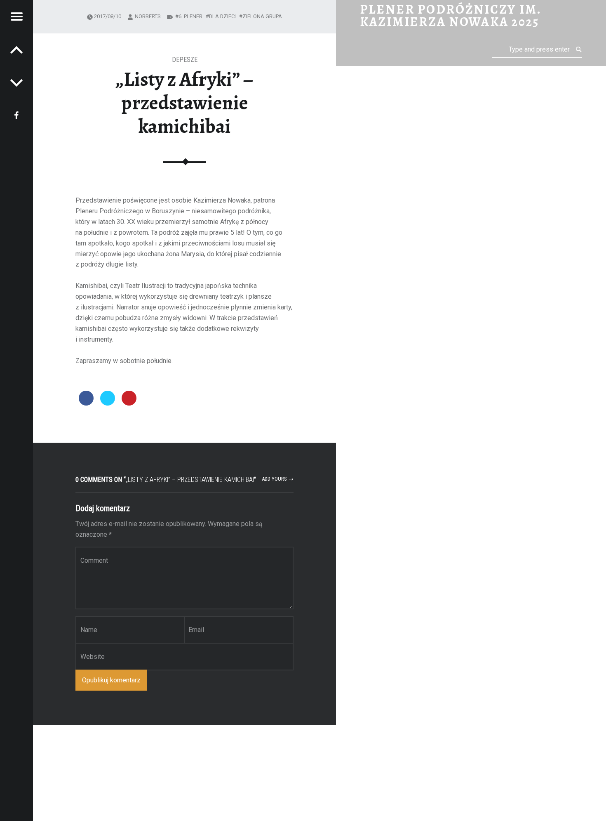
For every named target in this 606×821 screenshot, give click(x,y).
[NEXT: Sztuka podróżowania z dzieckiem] (16, 49)
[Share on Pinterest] (129, 403)
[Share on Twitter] (107, 403)
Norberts (148, 16)
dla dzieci (222, 16)
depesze (184, 60)
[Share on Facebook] (86, 403)
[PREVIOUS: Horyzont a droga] (16, 82)
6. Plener (190, 16)
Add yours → (278, 479)
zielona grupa (262, 16)
